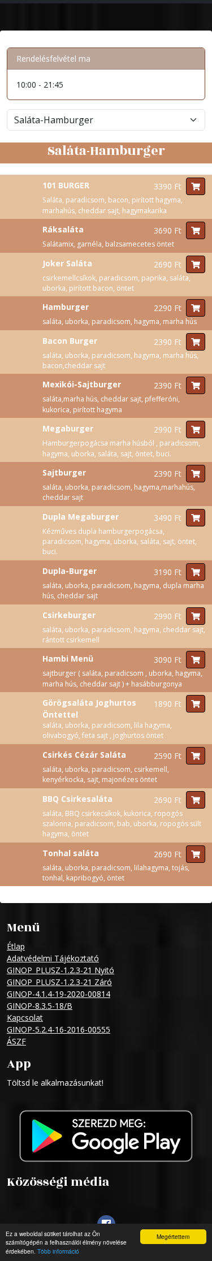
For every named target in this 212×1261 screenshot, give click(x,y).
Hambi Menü (67, 658)
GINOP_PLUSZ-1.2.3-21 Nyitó (60, 970)
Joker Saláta (67, 263)
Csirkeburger (69, 615)
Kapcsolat (25, 1017)
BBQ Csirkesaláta (77, 798)
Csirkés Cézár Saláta (84, 754)
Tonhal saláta (70, 853)
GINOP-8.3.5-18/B (39, 1005)
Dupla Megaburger (80, 516)
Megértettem (173, 1236)
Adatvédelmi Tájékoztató (53, 958)
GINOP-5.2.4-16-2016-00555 (58, 1029)
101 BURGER (65, 185)
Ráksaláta (63, 229)
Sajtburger (64, 472)
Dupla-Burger (69, 570)
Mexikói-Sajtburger (81, 384)
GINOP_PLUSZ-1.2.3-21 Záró (59, 982)
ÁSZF (16, 1041)
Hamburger (65, 306)
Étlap (16, 946)
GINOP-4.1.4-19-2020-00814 (58, 993)
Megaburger (67, 428)
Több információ (58, 1251)
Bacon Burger (69, 340)
